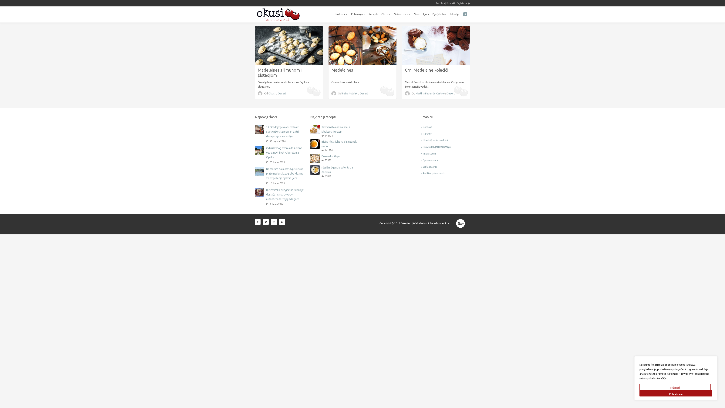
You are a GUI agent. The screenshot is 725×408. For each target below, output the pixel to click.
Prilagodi (675, 387)
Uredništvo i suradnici (435, 140)
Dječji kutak (439, 14)
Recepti (373, 14)
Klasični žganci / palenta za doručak (337, 170)
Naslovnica (341, 14)
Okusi (385, 14)
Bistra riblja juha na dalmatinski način (339, 144)
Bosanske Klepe (331, 156)
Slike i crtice (401, 14)
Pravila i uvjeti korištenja (437, 146)
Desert (282, 93)
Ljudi (426, 14)
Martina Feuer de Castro (430, 93)
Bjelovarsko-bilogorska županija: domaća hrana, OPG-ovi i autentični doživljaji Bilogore (285, 195)
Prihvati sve (676, 394)
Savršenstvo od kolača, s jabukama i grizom (336, 129)
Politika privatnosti (433, 173)
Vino (417, 14)
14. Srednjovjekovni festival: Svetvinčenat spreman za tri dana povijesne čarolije (282, 132)
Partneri (427, 133)
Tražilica (440, 3)
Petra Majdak (350, 93)
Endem (460, 223)
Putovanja (357, 14)
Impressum (429, 153)
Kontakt (451, 3)
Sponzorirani (430, 160)
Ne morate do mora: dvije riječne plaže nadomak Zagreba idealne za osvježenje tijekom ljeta (284, 174)
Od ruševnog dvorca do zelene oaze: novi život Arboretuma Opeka (284, 153)
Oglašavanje (463, 3)
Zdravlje (454, 14)
